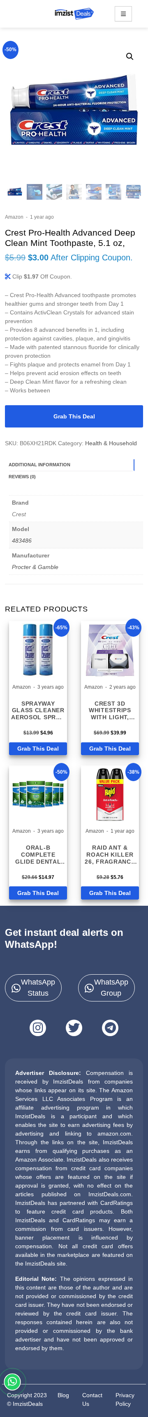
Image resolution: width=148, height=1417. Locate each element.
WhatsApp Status (38, 987)
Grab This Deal (74, 416)
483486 (22, 540)
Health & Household (111, 443)
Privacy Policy (125, 1399)
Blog (63, 1395)
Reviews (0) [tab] (22, 476)
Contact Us (92, 1399)
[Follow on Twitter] (74, 1028)
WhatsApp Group (111, 987)
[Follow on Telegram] (110, 1028)
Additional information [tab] (39, 464)
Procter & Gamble (35, 567)
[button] (130, 56)
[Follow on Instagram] (38, 1028)
